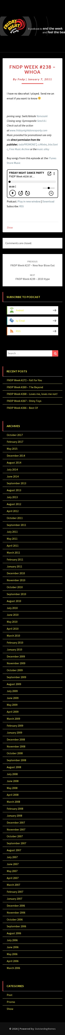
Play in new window (29, 201)
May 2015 (12, 448)
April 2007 (13, 878)
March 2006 (13, 968)
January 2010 (14, 649)
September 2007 (16, 843)
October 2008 (15, 753)
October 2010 (15, 587)
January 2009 (14, 732)
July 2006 (12, 940)
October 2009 (15, 670)
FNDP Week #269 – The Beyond (25, 387)
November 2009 (16, 663)
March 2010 (13, 635)
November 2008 (16, 746)
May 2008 (12, 788)
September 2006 (16, 926)
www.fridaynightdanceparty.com (28, 130)
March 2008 (13, 801)
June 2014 (13, 476)
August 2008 (14, 767)
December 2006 (16, 905)
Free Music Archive (19, 149)
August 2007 (14, 850)
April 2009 (13, 711)
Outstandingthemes (45, 1028)
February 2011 (15, 559)
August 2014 (14, 462)
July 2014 (12, 469)
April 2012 (13, 511)
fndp (21, 79)
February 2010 (15, 642)
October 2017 (15, 435)
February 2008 (15, 808)
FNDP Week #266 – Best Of (22, 408)
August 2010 (14, 601)
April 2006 (13, 961)
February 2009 (15, 725)
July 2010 (12, 608)
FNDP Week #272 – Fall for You (24, 380)
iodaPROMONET (27, 144)
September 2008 (16, 760)
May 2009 (12, 704)
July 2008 (12, 774)
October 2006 (15, 919)
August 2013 (14, 490)
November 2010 (16, 580)
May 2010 (12, 621)
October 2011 (15, 518)
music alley (43, 149)
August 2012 (14, 504)
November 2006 (16, 912)
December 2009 (16, 656)
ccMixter (42, 144)
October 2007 (15, 836)
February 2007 (15, 891)
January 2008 (14, 815)
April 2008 (13, 794)
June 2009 (13, 698)
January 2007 (14, 898)
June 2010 (13, 614)
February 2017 (15, 441)
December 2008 (16, 739)
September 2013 (16, 483)
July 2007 (12, 857)
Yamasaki (42, 116)
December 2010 (16, 573)
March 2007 (13, 884)
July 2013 (12, 497)
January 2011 (14, 566)
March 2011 (13, 552)
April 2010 (13, 628)
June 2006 (13, 947)
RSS (21, 206)
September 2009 (16, 677)
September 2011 (16, 525)
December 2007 (16, 822)
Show (10, 227)
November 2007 (16, 829)
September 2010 (16, 594)
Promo (11, 1002)
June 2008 (13, 781)
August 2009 (14, 684)
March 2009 (13, 718)
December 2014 (16, 455)
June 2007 (13, 864)
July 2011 (12, 531)
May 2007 (12, 871)
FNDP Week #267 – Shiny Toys (24, 401)
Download (48, 201)
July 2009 (12, 691)
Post (9, 995)
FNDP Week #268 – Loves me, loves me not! (32, 394)
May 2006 (12, 954)
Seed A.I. (42, 120)
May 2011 (12, 538)
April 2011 (13, 545)
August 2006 (14, 933)
